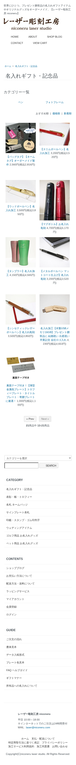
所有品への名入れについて (21, 685)
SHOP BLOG (54, 36)
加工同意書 (43, 746)
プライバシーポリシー (55, 742)
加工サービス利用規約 (21, 746)
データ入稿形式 (15, 654)
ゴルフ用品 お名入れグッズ (22, 535)
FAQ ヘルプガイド (17, 670)
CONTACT (17, 42)
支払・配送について (43, 738)
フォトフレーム (55, 102)
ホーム (8, 66)
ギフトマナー (14, 677)
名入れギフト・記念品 (26, 66)
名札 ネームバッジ (17, 504)
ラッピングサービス (18, 591)
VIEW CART (40, 42)
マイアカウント (15, 599)
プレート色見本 (15, 662)
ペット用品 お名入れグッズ (22, 543)
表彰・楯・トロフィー (19, 496)
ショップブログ (15, 568)
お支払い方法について (19, 575)
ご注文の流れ (14, 639)
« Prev (30, 418)
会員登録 (11, 606)
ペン (20, 102)
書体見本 (11, 646)
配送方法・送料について (20, 583)
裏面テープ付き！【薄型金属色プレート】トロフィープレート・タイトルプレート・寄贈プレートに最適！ (20, 393)
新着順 (68, 113)
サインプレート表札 (18, 512)
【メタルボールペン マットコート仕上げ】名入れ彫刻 (54, 275)
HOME (15, 36)
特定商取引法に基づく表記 (23, 742)
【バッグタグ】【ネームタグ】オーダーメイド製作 (20, 160)
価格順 (56, 113)
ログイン (11, 614)
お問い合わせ (60, 746)
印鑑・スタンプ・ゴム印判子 (23, 520)
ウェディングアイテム (19, 527)
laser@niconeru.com (38, 727)
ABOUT (32, 36)
